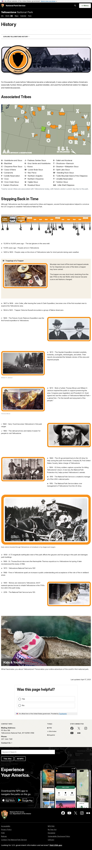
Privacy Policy (6, 829)
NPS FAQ (51, 826)
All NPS (20, 759)
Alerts (8, 16)
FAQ (50, 728)
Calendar (23, 16)
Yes (23, 699)
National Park (17, 12)
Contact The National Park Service (14, 840)
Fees (29, 16)
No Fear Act (52, 829)
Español (52, 735)
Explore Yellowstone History (20, 36)
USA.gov (51, 840)
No (23, 705)
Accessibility (5, 826)
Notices (4, 836)
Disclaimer (51, 833)
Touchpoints (63, 714)
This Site (7, 759)
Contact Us (6, 743)
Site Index (52, 731)
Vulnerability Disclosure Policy (59, 836)
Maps (16, 16)
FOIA (3, 833)
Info (2, 16)
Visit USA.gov (55, 845)
